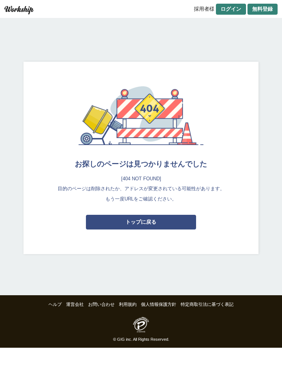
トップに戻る (141, 222)
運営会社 (75, 304)
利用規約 (128, 304)
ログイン (231, 9)
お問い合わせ (101, 304)
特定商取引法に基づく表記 (207, 304)
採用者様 (204, 9)
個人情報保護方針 (158, 304)
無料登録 (262, 9)
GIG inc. (124, 339)
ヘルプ (55, 304)
